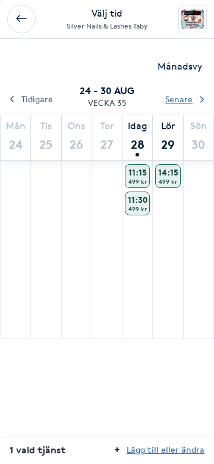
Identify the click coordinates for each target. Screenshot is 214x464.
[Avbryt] (21, 19)
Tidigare (37, 99)
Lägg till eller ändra (165, 449)
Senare (179, 99)
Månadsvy (180, 66)
